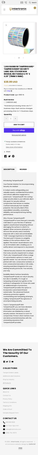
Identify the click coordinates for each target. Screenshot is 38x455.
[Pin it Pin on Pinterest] (13, 157)
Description (9, 169)
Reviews (23, 169)
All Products (7, 383)
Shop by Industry (8, 379)
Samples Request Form (11, 413)
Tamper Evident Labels (10, 373)
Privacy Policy (7, 399)
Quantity (8, 114)
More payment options (19, 135)
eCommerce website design (15, 444)
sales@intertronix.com (13, 429)
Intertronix (15, 442)
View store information (14, 147)
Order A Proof (7, 409)
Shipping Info (7, 406)
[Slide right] (23, 58)
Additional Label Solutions (11, 376)
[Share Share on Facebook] (5, 157)
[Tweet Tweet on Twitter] (9, 157)
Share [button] (8, 152)
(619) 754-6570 (11, 433)
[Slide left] (15, 58)
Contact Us (7, 395)
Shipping (6, 85)
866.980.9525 (10, 422)
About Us (6, 392)
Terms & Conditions (9, 402)
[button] (33, 2)
